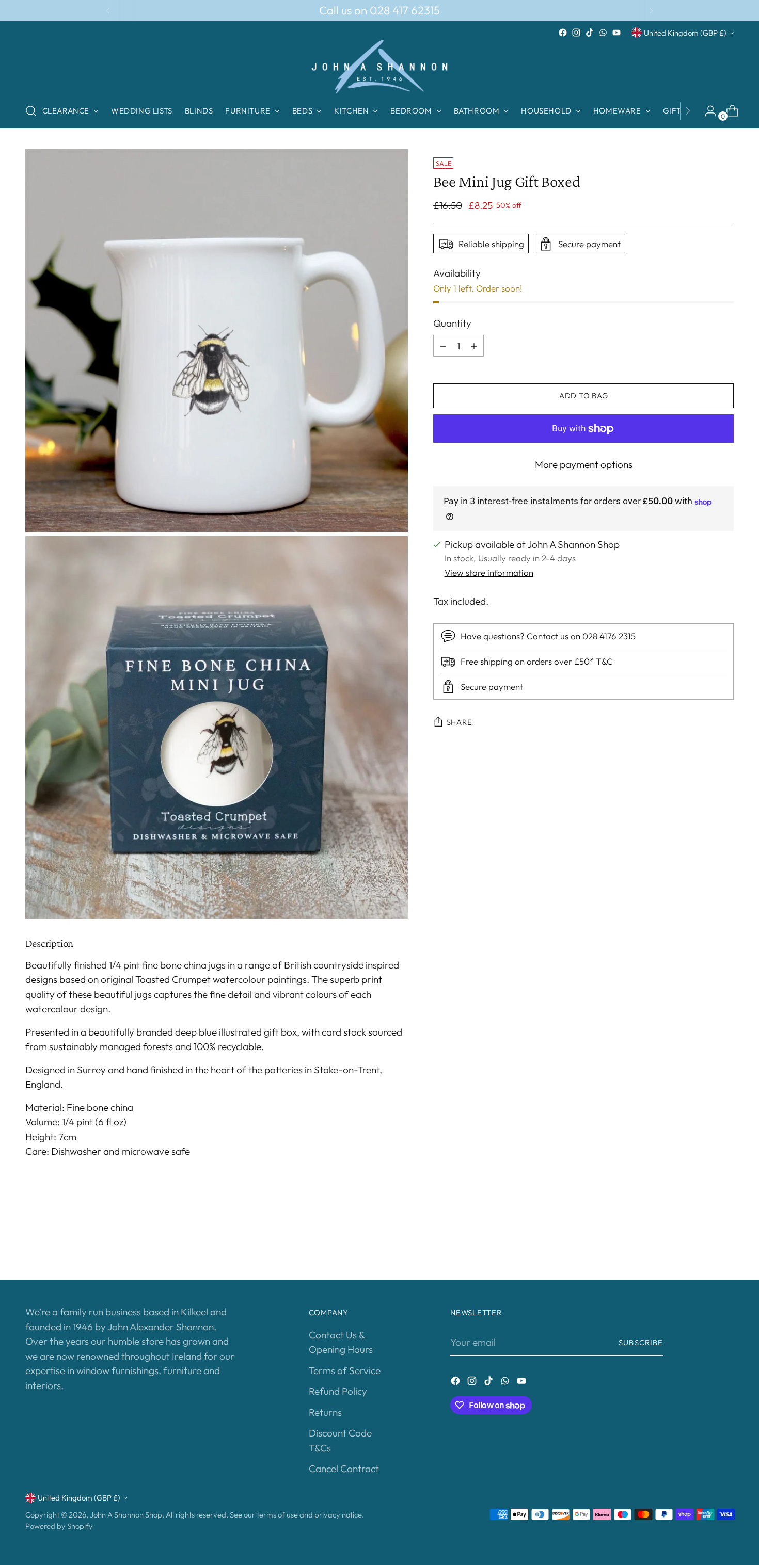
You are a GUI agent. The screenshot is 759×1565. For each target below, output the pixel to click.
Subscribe (641, 1342)
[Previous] (108, 10)
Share (459, 723)
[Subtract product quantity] (443, 345)
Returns (325, 1412)
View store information (489, 572)
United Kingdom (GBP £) (685, 33)
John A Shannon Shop (126, 1515)
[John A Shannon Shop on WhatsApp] (603, 32)
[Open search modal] (31, 111)
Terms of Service (345, 1370)
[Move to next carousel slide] (725, 1244)
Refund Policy (338, 1391)
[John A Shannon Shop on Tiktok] (589, 32)
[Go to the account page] (706, 111)
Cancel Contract (344, 1468)
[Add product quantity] (474, 345)
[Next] (651, 10)
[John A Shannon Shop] (379, 66)
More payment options (583, 464)
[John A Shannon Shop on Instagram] (576, 32)
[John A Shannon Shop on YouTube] (616, 32)
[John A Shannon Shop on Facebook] (562, 32)
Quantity (452, 323)
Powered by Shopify (59, 1526)
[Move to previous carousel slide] (701, 1244)
